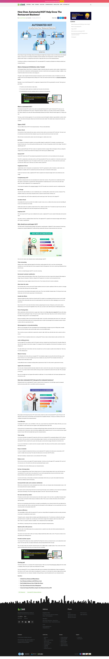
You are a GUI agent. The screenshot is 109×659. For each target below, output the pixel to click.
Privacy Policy (46, 644)
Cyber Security (62, 642)
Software (28, 4)
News (61, 4)
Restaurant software (56, 564)
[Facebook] (19, 621)
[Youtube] (32, 621)
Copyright (45, 645)
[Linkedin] (25, 621)
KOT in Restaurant (22, 592)
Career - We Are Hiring (48, 640)
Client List (45, 646)
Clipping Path (62, 640)
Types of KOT (74, 28)
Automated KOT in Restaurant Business (34, 592)
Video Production (63, 644)
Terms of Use (46, 641)
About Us (45, 637)
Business (37, 4)
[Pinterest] (22, 621)
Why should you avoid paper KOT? (78, 31)
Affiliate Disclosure (47, 648)
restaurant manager (34, 186)
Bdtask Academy (63, 641)
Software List (66, 4)
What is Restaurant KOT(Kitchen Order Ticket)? (80, 24)
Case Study (42, 4)
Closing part (73, 37)
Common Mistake (49, 4)
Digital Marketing (63, 645)
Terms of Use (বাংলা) (47, 642)
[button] (90, 4)
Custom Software (63, 637)
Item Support (79, 638)
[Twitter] (29, 621)
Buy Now (61, 1)
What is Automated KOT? (76, 26)
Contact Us (79, 637)
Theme (33, 4)
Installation (56, 4)
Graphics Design (63, 638)
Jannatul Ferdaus (22, 17)
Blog (44, 638)
